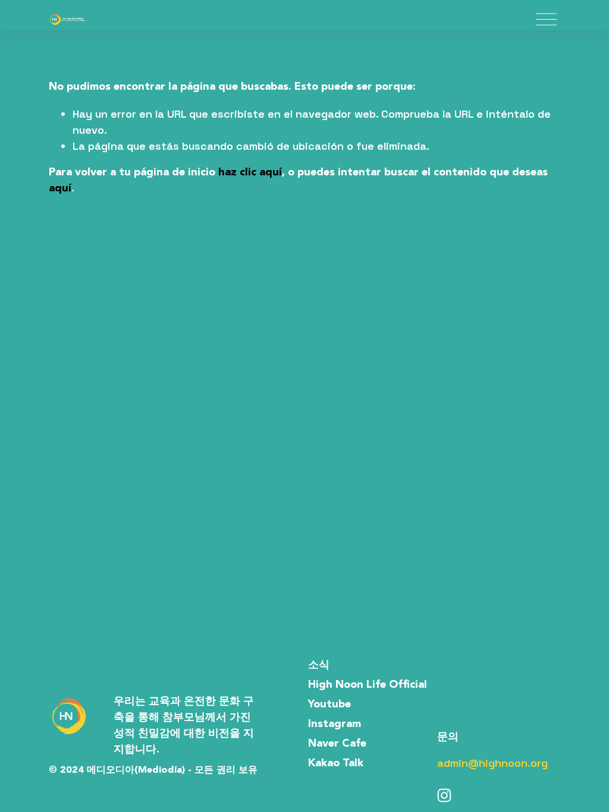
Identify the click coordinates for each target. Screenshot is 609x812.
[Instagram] (444, 795)
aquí (60, 188)
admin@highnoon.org (492, 763)
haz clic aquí (250, 172)
